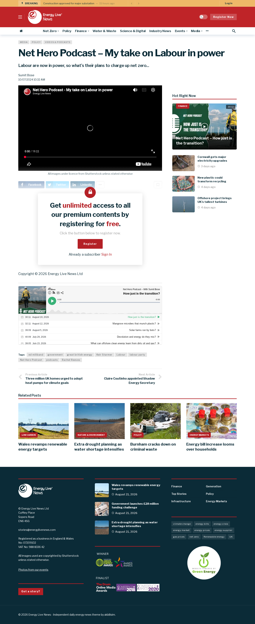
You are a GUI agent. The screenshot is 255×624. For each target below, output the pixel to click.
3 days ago (208, 166)
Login (228, 3)
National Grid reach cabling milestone (65, 3)
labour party (137, 354)
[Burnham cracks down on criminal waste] (155, 421)
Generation (213, 486)
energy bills (202, 524)
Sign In (106, 254)
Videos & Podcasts (57, 42)
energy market (181, 530)
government (55, 354)
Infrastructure (181, 501)
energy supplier (223, 530)
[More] (207, 31)
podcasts (52, 360)
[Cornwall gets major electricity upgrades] (183, 163)
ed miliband (36, 354)
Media (24, 42)
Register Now (223, 16)
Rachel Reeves (71, 360)
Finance (182, 106)
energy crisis (221, 524)
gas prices (179, 536)
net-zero (194, 536)
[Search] (234, 31)
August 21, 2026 (126, 494)
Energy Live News (39, 614)
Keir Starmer (104, 354)
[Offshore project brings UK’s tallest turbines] (183, 204)
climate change (182, 524)
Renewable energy (214, 536)
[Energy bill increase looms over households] (211, 421)
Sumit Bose (26, 75)
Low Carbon (29, 435)
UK (231, 536)
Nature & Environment (91, 435)
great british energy (79, 354)
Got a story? (30, 591)
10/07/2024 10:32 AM (31, 79)
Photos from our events (33, 569)
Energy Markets (199, 435)
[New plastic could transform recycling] (183, 184)
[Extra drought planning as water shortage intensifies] (99, 421)
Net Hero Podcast (31, 360)
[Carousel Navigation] (135, 3)
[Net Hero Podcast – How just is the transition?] (204, 126)
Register (90, 243)
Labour (121, 354)
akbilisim (109, 614)
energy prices (202, 530)
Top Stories (178, 493)
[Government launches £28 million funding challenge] (102, 509)
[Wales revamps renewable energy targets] (43, 421)
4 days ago (208, 186)
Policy (36, 42)
